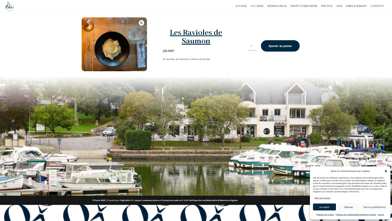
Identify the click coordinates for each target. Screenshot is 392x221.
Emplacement (356, 6)
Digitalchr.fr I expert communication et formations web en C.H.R (153, 200)
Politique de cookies (325, 214)
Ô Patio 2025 (99, 200)
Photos (326, 6)
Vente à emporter (303, 6)
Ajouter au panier (280, 46)
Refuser (349, 207)
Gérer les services (322, 198)
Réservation (277, 6)
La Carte (257, 6)
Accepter (324, 207)
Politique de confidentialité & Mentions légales (356, 214)
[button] (385, 171)
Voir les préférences (375, 207)
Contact (377, 6)
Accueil (241, 6)
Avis (339, 6)
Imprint (381, 214)
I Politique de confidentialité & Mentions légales (213, 200)
